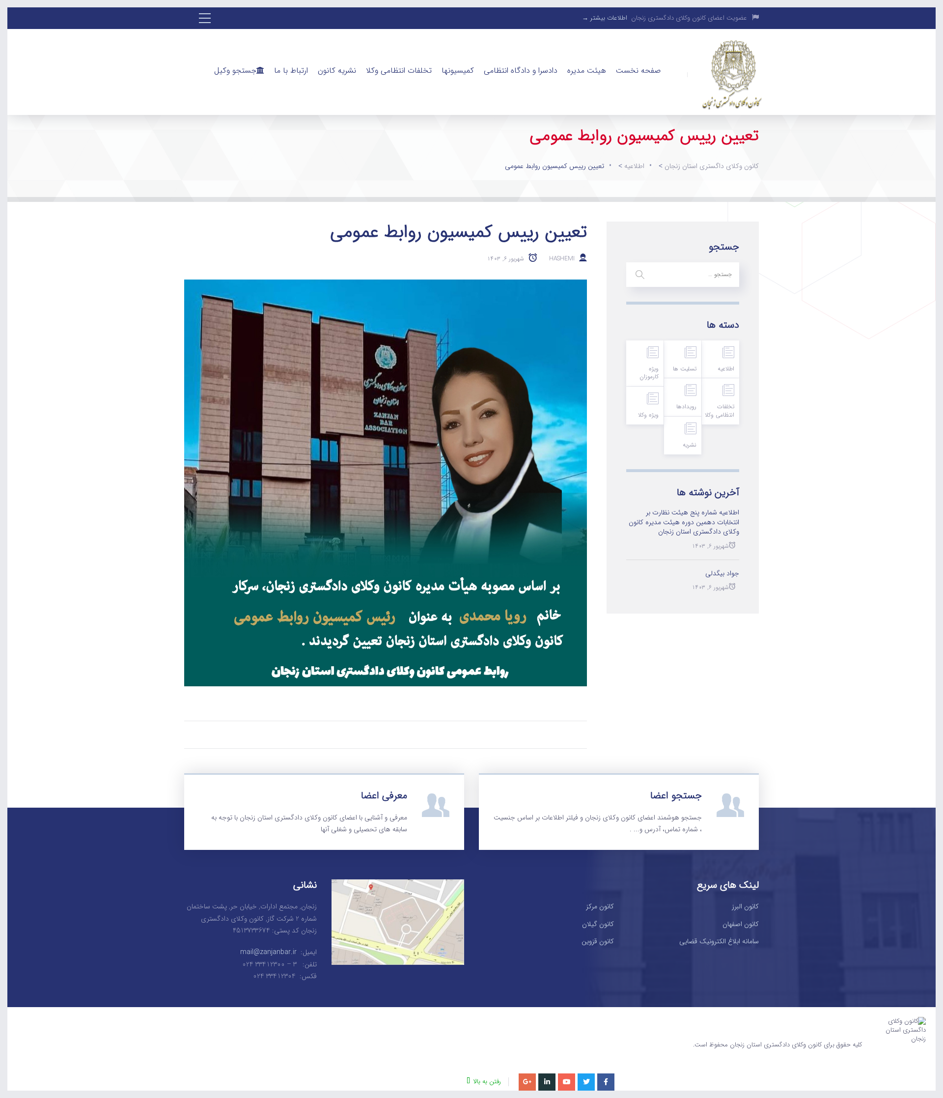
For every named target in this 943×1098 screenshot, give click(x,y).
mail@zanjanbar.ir (268, 952)
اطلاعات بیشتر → (604, 18)
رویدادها (686, 406)
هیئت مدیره (586, 70)
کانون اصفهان (740, 924)
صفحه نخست (638, 70)
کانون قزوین (598, 942)
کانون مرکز (600, 907)
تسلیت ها (684, 368)
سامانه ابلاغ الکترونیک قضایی (719, 942)
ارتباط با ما (291, 70)
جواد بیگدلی (722, 574)
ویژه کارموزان (649, 373)
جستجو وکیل (235, 70)
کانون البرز (745, 907)
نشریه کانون (337, 70)
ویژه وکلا (648, 415)
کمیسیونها (458, 70)
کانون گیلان (598, 924)
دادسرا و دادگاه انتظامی (520, 70)
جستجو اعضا (676, 795)
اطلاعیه (726, 368)
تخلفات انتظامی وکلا (399, 70)
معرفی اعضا (384, 795)
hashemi (562, 258)
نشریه (689, 445)
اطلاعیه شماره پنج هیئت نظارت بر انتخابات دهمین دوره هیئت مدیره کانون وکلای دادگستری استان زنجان (684, 522)
